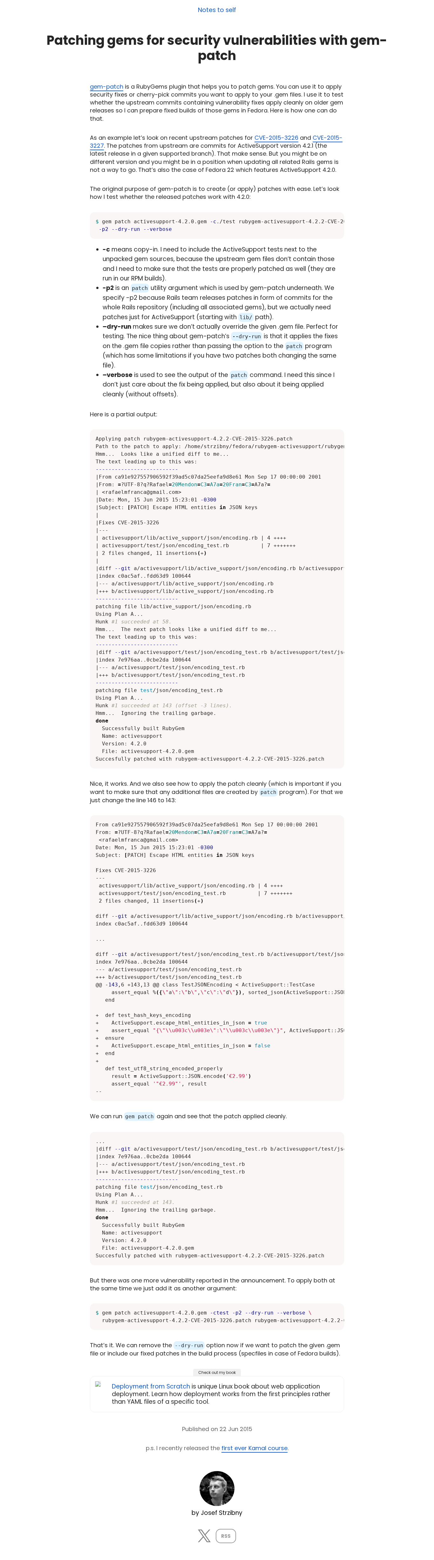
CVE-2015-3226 (276, 138)
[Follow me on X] (204, 1540)
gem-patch (106, 87)
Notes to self (217, 10)
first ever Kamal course (254, 1448)
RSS (226, 1536)
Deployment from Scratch (151, 1386)
